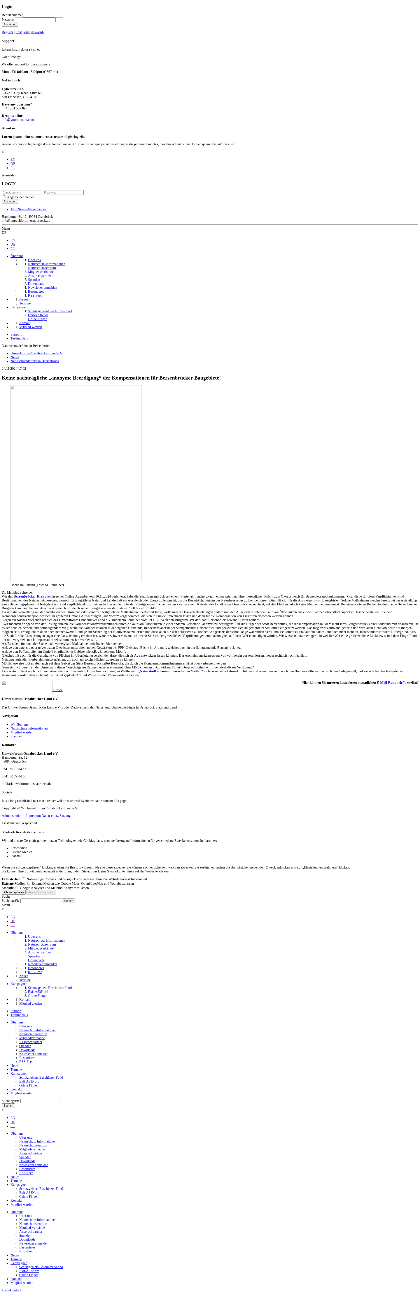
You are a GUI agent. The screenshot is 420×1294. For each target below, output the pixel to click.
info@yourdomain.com (18, 119)
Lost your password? (30, 32)
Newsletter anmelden (33, 1054)
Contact (15, 1290)
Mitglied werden (21, 732)
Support (15, 334)
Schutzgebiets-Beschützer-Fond (41, 1077)
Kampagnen (18, 1073)
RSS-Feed (26, 1062)
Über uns (16, 1022)
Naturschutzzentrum (33, 1034)
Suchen (8, 1105)
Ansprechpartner (30, 1042)
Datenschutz (50, 816)
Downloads (27, 1050)
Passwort (8, 19)
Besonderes (27, 1058)
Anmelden (10, 24)
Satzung (65, 816)
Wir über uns (19, 724)
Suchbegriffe (10, 900)
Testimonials (19, 338)
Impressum (33, 816)
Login (6, 1290)
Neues (14, 1065)
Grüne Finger (28, 1085)
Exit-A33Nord (29, 1081)
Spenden (16, 736)
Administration (12, 816)
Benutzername (12, 15)
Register (7, 32)
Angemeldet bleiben (21, 197)
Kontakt (16, 1089)
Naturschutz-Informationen (29, 728)
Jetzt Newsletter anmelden (28, 209)
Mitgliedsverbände (32, 1038)
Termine (16, 1069)
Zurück (57, 690)
